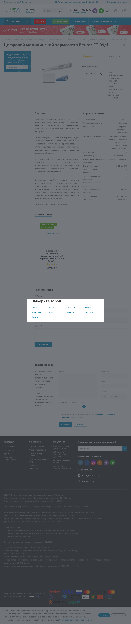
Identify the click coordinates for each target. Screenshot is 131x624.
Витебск (70, 312)
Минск (34, 308)
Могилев (71, 308)
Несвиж (87, 308)
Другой (35, 317)
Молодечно (37, 312)
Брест (51, 308)
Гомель (52, 312)
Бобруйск (88, 312)
